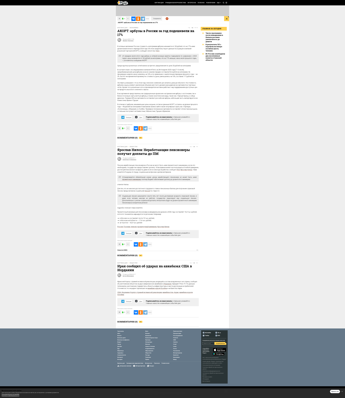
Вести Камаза (206, 381)
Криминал (148, 335)
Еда (118, 348)
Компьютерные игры (151, 337)
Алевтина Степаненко (129, 159)
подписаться (220, 343)
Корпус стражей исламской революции (146, 292)
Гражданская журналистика (175, 2)
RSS (219, 335)
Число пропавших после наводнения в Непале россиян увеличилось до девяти (214, 37)
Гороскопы (120, 331)
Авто (118, 333)
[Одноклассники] (138, 19)
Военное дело (121, 337)
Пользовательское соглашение (211, 365)
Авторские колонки (125, 366)
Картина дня (159, 2)
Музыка (147, 344)
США (119, 292)
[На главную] (122, 2)
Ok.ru (219, 332)
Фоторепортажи (140, 366)
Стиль (175, 346)
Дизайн (119, 346)
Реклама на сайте (207, 377)
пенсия (147, 191)
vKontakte (208, 332)
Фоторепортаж (177, 353)
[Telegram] (143, 19)
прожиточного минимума (131, 179)
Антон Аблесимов (128, 276)
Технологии (176, 350)
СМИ (174, 340)
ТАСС (157, 51)
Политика (148, 357)
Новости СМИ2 (122, 250)
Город (119, 344)
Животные (120, 350)
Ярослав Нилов (186, 170)
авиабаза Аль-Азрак (171, 292)
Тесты (175, 348)
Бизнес (119, 335)
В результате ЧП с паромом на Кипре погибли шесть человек (214, 47)
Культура (147, 340)
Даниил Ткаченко (128, 40)
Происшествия (177, 331)
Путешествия (177, 333)
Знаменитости (121, 355)
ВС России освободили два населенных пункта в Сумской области (215, 57)
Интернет (120, 357)
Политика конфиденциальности (211, 371)
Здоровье (120, 353)
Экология (176, 355)
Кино (146, 331)
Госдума (127, 227)
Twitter (207, 335)
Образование (149, 350)
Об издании (206, 379)
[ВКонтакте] (133, 19)
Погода (147, 355)
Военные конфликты (123, 340)
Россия (120, 227)
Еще (218, 2)
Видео (119, 342)
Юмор (175, 359)
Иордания (126, 292)
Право (147, 359)
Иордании (167, 284)
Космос (147, 333)
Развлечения (210, 2)
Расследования (178, 335)
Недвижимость (149, 348)
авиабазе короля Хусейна (157, 288)
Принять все (335, 391)
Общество (133, 146)
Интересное (192, 2)
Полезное (201, 2)
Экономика (134, 27)
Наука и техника (150, 346)
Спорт (175, 344)
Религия (175, 337)
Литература (148, 342)
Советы (175, 342)
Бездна (152, 366)
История (119, 359)
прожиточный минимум (147, 227)
